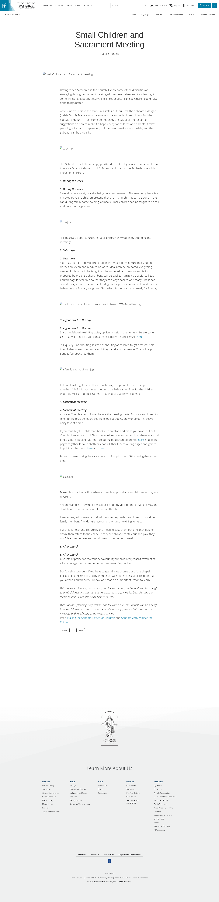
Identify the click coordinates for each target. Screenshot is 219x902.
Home (133, 14)
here (140, 337)
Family (80, 630)
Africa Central (13, 15)
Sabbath (65, 630)
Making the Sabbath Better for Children (91, 618)
